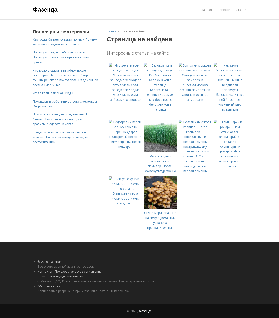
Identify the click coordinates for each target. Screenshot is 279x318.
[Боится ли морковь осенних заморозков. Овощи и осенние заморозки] (195, 80)
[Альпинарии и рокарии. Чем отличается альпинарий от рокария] (230, 142)
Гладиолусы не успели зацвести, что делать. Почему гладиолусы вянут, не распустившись (61, 137)
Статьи (241, 10)
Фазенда (45, 9)
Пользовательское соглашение (78, 271)
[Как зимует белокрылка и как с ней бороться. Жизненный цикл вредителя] (230, 85)
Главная (206, 10)
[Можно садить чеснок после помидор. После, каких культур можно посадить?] (160, 151)
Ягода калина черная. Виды (53, 93)
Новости (223, 10)
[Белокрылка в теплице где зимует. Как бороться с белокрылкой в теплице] (160, 85)
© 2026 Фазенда (49, 262)
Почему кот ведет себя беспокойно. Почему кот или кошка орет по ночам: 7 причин (62, 57)
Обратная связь (49, 286)
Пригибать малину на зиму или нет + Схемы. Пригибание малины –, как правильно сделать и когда (60, 119)
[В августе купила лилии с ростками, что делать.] (125, 188)
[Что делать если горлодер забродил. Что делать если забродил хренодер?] (125, 80)
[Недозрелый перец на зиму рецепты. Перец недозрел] (125, 132)
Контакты (44, 271)
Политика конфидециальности (60, 276)
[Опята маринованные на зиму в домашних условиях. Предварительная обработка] (160, 208)
